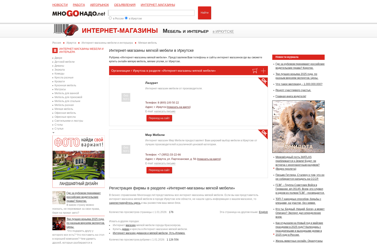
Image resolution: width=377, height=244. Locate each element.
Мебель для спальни (67, 101)
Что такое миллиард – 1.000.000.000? (299, 84)
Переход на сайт (159, 118)
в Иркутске (135, 18)
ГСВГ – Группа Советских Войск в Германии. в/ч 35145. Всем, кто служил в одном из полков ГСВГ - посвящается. (300, 188)
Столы (59, 124)
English (263, 212)
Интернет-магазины (158, 4)
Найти (205, 12)
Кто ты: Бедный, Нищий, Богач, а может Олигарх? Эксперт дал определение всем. (300, 213)
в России (118, 18)
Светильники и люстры (69, 120)
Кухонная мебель (65, 85)
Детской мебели (65, 61)
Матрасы (60, 89)
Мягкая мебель (64, 109)
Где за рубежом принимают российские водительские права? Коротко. (84, 197)
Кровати (60, 81)
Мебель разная (64, 105)
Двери (58, 57)
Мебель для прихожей (68, 97)
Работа (79, 4)
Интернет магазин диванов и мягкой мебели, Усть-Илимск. (149, 233)
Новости (60, 4)
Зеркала (60, 69)
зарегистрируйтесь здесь (125, 202)
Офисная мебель (65, 112)
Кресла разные (64, 77)
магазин (131, 225)
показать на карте (178, 107)
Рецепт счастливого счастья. (293, 90)
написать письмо (164, 111)
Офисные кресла (65, 116)
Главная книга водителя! (291, 96)
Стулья (59, 128)
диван (125, 229)
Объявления (124, 4)
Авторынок (99, 4)
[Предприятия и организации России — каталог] (79, 13)
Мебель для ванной (67, 93)
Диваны (59, 65)
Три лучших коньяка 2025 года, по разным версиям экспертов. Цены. (86, 223)
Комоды (59, 73)
